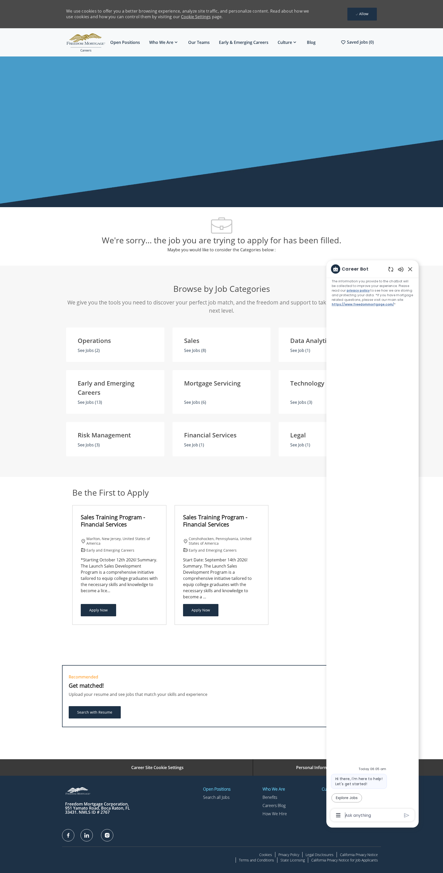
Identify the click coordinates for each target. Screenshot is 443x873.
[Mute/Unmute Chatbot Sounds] (401, 269)
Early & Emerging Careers (243, 42)
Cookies (265, 854)
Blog (311, 42)
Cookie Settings (196, 17)
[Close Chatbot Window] (410, 269)
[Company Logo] (86, 42)
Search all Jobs (216, 797)
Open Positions (125, 42)
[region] (372, 541)
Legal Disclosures (320, 854)
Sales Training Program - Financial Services (113, 521)
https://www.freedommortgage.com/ (363, 304)
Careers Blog (274, 805)
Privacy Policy (288, 854)
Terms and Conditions (256, 860)
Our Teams (199, 42)
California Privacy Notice (359, 854)
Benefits (270, 797)
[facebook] (68, 835)
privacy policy (358, 290)
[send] (407, 815)
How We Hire (275, 814)
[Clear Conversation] (391, 269)
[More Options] (338, 815)
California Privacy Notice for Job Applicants (344, 860)
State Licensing (292, 860)
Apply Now (98, 610)
